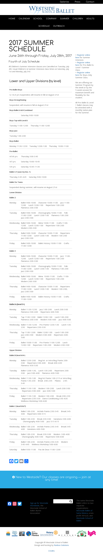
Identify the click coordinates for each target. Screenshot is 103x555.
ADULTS (90, 19)
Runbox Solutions (61, 545)
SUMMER (64, 19)
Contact (90, 2)
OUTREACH (59, 26)
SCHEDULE (44, 26)
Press (77, 2)
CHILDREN (78, 19)
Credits (51, 550)
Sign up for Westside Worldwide (39, 504)
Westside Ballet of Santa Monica (84, 511)
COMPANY (51, 19)
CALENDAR (24, 19)
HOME (12, 19)
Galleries (64, 2)
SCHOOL (37, 19)
